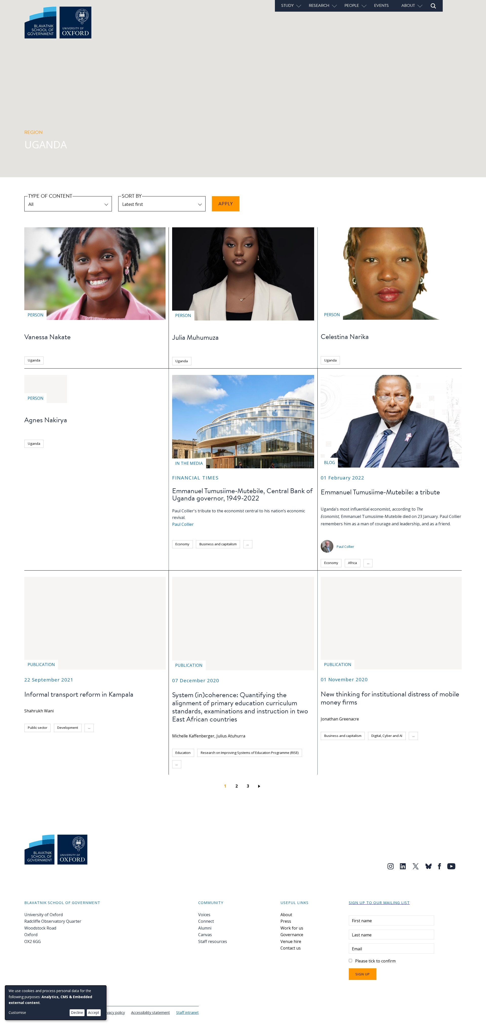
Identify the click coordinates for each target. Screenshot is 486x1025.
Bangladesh (384, 747)
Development (67, 727)
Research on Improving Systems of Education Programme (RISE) (250, 752)
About (286, 914)
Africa (352, 562)
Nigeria (349, 758)
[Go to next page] (260, 786)
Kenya (329, 758)
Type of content (50, 195)
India (422, 747)
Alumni (204, 928)
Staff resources (212, 941)
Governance (291, 934)
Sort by (131, 195)
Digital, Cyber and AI (386, 735)
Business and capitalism (218, 544)
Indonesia (443, 747)
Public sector (37, 727)
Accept (93, 1012)
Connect (206, 921)
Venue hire (290, 941)
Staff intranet (187, 1012)
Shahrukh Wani (39, 711)
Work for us (291, 928)
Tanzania (214, 764)
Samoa (329, 769)
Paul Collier (183, 524)
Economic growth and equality (198, 555)
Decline (77, 1012)
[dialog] (55, 1003)
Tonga (374, 769)
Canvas (205, 934)
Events (381, 5)
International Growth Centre (49, 739)
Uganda (34, 360)
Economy (182, 544)
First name (362, 920)
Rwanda (435, 758)
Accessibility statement (150, 1012)
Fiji (406, 747)
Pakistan (372, 758)
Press (285, 921)
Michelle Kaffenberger (193, 736)
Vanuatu (418, 769)
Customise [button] (17, 1012)
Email (357, 949)
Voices (204, 914)
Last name (362, 935)
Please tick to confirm (375, 961)
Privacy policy (113, 1012)
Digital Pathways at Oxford (345, 747)
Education (183, 752)
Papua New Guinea (403, 758)
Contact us (290, 948)
